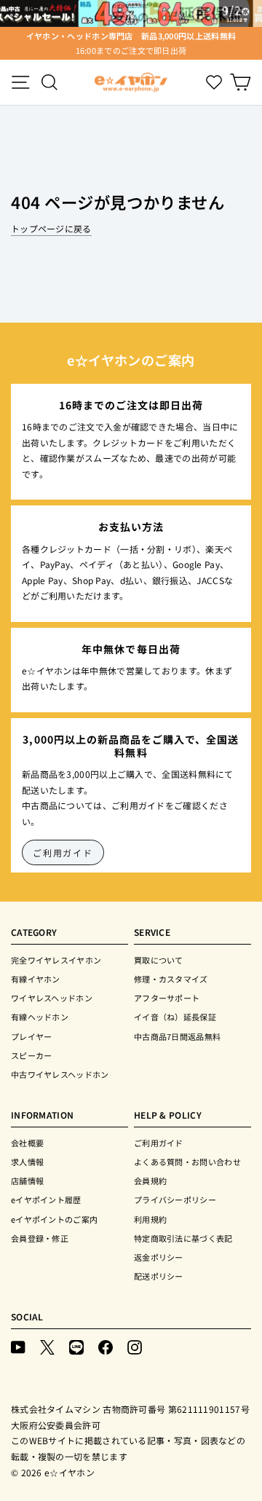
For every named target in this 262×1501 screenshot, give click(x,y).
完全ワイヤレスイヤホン (56, 960)
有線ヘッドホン (39, 1017)
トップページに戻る (51, 228)
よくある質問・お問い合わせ (187, 1161)
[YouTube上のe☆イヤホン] (18, 1346)
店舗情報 (27, 1180)
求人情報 (27, 1161)
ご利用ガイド (63, 852)
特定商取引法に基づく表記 (183, 1238)
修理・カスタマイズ (171, 979)
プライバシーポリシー (175, 1199)
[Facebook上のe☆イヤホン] (105, 1346)
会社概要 (27, 1143)
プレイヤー (31, 1036)
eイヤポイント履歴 (46, 1199)
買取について (158, 960)
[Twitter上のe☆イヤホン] (47, 1346)
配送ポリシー (158, 1276)
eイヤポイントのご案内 (54, 1219)
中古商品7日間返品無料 (177, 1036)
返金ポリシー (158, 1257)
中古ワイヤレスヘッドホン (60, 1074)
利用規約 (150, 1219)
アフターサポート (166, 998)
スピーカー (31, 1055)
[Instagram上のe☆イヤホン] (134, 1346)
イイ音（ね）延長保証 (175, 1017)
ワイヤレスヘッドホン (51, 998)
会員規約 (150, 1180)
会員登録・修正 (39, 1238)
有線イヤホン (35, 979)
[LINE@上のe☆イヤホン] (76, 1346)
